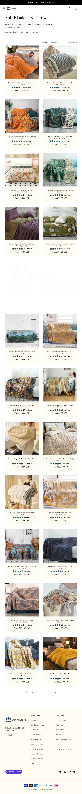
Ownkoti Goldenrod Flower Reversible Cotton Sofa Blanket (22, 406)
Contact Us (35, 730)
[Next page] (55, 692)
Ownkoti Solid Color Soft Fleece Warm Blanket (22, 513)
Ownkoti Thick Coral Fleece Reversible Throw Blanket (59, 83)
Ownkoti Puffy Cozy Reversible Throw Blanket (60, 300)
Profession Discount (38, 749)
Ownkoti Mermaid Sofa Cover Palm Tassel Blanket (22, 352)
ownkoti (36, 789)
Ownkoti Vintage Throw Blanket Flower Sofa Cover (22, 137)
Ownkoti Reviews (37, 754)
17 (50, 692)
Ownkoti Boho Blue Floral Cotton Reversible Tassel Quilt (22, 567)
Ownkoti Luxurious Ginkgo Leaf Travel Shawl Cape (22, 300)
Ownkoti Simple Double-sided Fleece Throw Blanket (22, 460)
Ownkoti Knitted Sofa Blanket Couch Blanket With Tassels (22, 675)
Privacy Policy (36, 734)
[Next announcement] (77, 2)
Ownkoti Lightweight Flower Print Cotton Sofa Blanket (60, 352)
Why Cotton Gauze (37, 725)
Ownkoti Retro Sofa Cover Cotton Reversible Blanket (59, 191)
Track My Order (61, 720)
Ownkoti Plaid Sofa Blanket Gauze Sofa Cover (59, 567)
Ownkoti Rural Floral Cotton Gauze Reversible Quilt (22, 191)
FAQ (57, 744)
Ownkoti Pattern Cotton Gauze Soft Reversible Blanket (60, 513)
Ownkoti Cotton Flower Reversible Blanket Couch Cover (60, 245)
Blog (32, 764)
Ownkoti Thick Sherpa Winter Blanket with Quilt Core (22, 83)
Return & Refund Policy (64, 739)
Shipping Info (60, 730)
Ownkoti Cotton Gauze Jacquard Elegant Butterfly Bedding (22, 245)
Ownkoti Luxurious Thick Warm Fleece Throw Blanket (59, 675)
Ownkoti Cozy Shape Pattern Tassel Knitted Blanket (60, 621)
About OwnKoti (36, 720)
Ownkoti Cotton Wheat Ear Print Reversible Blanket (60, 406)
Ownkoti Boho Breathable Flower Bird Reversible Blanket (60, 137)
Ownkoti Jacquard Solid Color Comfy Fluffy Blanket (60, 460)
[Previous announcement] (4, 2)
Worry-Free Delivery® (63, 749)
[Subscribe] (23, 735)
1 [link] (26, 693)
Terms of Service (36, 739)
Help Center (60, 725)
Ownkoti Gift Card (37, 759)
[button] (4, 8)
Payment (59, 734)
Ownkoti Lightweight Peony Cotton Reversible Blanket (22, 621)
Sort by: (44, 42)
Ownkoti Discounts (37, 744)
